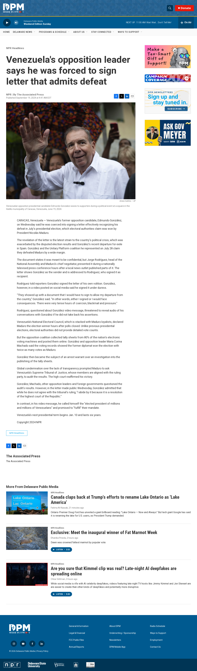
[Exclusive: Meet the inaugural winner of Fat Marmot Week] (27, 538)
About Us (79, 32)
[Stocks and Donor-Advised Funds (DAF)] (168, 56)
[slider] (21, 22)
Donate (186, 8)
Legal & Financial (77, 633)
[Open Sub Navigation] (34, 32)
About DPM (115, 626)
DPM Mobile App (117, 647)
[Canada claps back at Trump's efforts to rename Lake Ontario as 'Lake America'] (27, 503)
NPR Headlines (15, 48)
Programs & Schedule (53, 32)
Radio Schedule (157, 626)
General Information (78, 626)
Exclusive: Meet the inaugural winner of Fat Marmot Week (104, 532)
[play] (6, 22)
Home (6, 32)
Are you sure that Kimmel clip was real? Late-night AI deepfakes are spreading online (113, 571)
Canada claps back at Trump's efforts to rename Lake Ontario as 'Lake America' (115, 499)
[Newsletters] (168, 100)
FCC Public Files (76, 640)
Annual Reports (76, 647)
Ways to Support (128, 32)
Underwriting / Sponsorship (122, 633)
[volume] (16, 22)
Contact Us (155, 647)
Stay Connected (101, 32)
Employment (156, 640)
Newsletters (115, 640)
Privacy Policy (42, 651)
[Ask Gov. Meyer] (168, 133)
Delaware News (22, 32)
